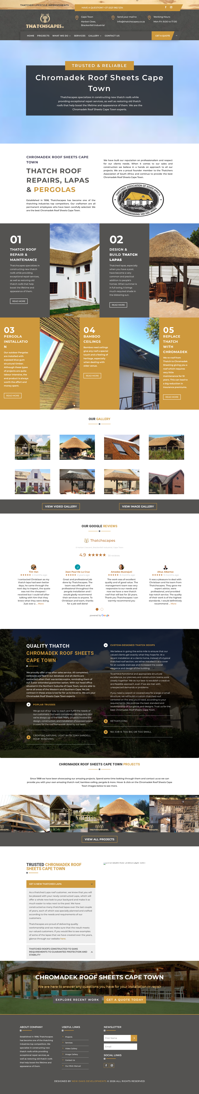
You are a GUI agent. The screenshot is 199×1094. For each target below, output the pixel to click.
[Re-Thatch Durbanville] (32, 493)
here (63, 938)
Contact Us (112, 35)
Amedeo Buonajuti (121, 572)
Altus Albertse (165, 572)
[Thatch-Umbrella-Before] (77, 493)
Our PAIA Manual (73, 1066)
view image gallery (138, 506)
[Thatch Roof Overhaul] (77, 459)
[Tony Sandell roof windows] (121, 459)
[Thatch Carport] (166, 459)
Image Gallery (71, 1054)
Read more (18, 301)
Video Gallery (71, 1048)
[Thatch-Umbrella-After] (121, 493)
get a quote (162, 35)
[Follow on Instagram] (171, 7)
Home (30, 35)
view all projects (99, 839)
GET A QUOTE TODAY (125, 999)
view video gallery (61, 506)
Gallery (93, 35)
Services (79, 35)
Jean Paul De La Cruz (77, 572)
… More (40, 603)
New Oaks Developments (89, 1081)
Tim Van (33, 572)
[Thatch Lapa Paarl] (32, 459)
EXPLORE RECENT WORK (77, 999)
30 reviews (114, 555)
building (145, 668)
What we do (60, 35)
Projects (43, 35)
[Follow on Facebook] (166, 7)
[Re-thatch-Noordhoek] (166, 493)
